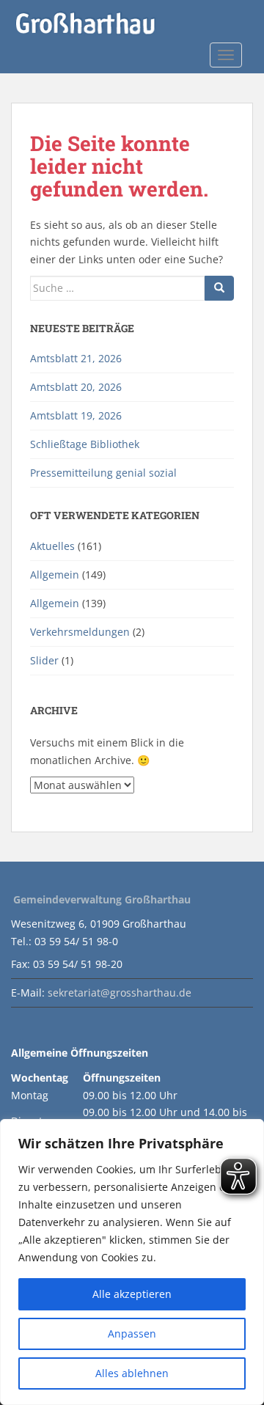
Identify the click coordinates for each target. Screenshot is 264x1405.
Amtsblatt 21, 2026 (76, 358)
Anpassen (132, 1333)
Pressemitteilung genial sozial (103, 473)
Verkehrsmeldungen (80, 632)
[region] (132, 1262)
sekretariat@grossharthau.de (119, 992)
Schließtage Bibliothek (84, 444)
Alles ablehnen (132, 1373)
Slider (44, 660)
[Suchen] (219, 288)
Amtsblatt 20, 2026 (76, 387)
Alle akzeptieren (132, 1294)
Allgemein (54, 575)
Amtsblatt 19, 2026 (76, 415)
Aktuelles (52, 546)
